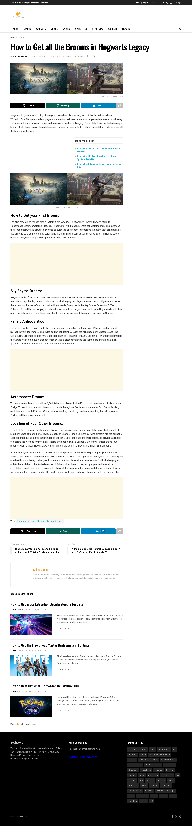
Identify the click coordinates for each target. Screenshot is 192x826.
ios (177, 775)
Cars (78, 28)
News (16, 28)
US (151, 801)
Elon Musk (169, 765)
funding (158, 770)
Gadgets (41, 28)
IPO (141, 780)
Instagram (153, 775)
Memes (54, 28)
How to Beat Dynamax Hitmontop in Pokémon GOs (99, 165)
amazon (133, 754)
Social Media (135, 790)
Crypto (27, 28)
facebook (146, 770)
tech (131, 796)
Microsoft (133, 785)
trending (133, 801)
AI (86, 28)
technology (142, 796)
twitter (144, 801)
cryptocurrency (168, 759)
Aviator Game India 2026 (83, 757)
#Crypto (132, 749)
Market (150, 780)
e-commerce (135, 765)
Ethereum (133, 770)
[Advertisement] (66, 264)
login (19, 724)
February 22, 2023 (38, 56)
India (142, 775)
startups (171, 790)
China (154, 759)
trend (173, 796)
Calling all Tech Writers (30, 2)
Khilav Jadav (20, 56)
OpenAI (154, 785)
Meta (171, 780)
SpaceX (149, 790)
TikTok (164, 796)
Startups (97, 28)
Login (179, 2)
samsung (165, 785)
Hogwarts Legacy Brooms (50, 521)
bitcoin (132, 759)
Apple (143, 754)
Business (144, 759)
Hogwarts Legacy (25, 521)
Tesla (154, 796)
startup (159, 790)
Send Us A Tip (15, 2)
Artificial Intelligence (160, 754)
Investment (167, 775)
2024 (153, 749)
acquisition (164, 749)
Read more (65, 628)
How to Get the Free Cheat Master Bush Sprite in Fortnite (96, 157)
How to (126, 28)
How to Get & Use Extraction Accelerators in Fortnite (98, 150)
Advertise (44, 2)
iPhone (132, 780)
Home (12, 37)
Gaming (66, 28)
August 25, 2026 (34, 609)
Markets (112, 28)
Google (132, 775)
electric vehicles (153, 765)
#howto (143, 749)
